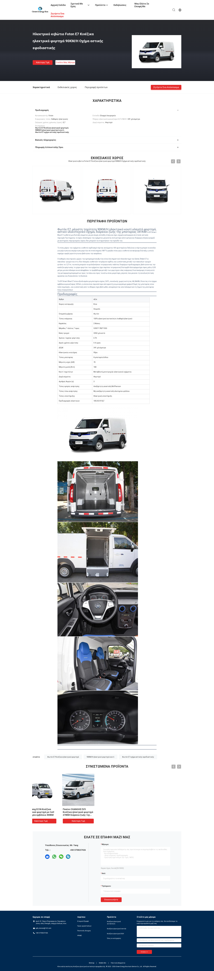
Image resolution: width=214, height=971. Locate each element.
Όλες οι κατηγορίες (114, 938)
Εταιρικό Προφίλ (83, 921)
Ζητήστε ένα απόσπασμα (166, 87)
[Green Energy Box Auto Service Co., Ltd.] (40, 10)
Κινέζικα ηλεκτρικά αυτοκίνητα (114, 923)
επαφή (79, 935)
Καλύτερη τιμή (42, 62)
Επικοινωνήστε (111, 899)
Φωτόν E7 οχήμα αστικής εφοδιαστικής (138, 757)
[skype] (68, 856)
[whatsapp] (54, 856)
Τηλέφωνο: (106, 886)
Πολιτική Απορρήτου (118, 963)
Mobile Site (102, 963)
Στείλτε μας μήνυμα (65, 62)
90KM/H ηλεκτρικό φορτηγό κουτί (100, 757)
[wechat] (61, 856)
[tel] (75, 856)
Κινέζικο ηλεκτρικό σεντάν (116, 929)
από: (104, 873)
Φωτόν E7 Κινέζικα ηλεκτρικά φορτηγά (63, 757)
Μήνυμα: (105, 844)
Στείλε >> (144, 952)
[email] (47, 856)
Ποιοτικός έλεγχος (84, 931)
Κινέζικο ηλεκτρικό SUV (115, 934)
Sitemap (91, 963)
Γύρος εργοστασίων (84, 926)
